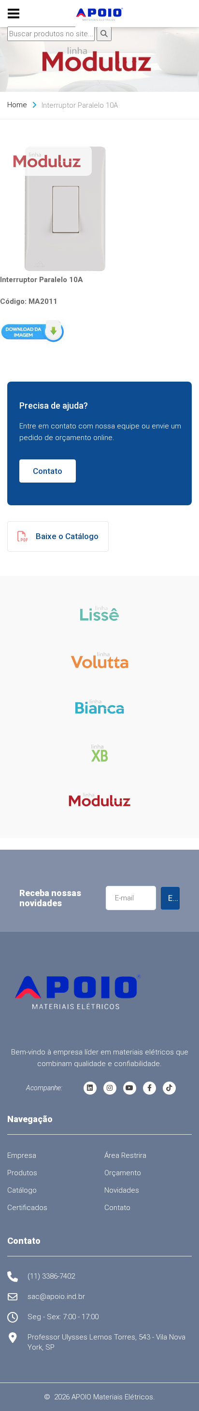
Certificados (27, 1207)
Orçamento (122, 1173)
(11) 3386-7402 (51, 1276)
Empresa (21, 1155)
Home (17, 104)
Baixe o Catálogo (67, 536)
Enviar (173, 898)
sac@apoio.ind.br (56, 1296)
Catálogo (22, 1190)
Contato (47, 471)
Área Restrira (125, 1155)
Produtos (22, 1173)
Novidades (121, 1190)
